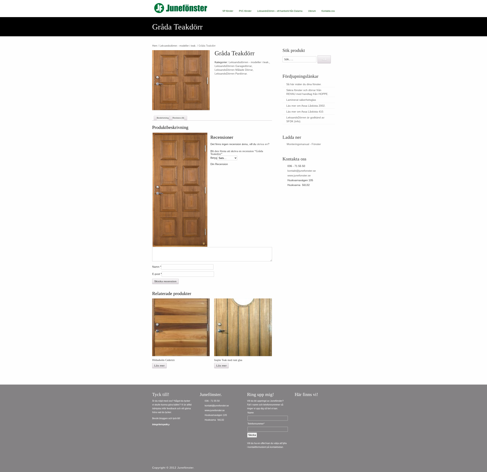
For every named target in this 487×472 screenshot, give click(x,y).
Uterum (312, 11)
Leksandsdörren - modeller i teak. (178, 45)
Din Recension (219, 164)
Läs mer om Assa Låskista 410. (305, 111)
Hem (154, 45)
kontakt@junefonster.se (301, 170)
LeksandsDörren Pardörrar (231, 73)
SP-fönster (227, 11)
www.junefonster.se (299, 175)
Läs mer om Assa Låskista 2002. (305, 105)
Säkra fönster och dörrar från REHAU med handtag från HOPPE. (307, 92)
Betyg (213, 157)
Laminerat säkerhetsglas (301, 99)
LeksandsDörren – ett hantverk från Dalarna (279, 11)
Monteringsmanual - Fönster (304, 144)
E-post (156, 273)
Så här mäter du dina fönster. (303, 84)
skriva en (262, 144)
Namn (155, 266)
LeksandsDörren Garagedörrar (233, 65)
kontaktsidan (276, 447)
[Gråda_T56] (181, 80)
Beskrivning (163, 118)
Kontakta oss (328, 11)
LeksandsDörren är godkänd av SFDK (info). (305, 119)
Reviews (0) (178, 118)
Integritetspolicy (161, 424)
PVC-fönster (245, 11)
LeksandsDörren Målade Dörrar (234, 69)
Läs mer (159, 365)
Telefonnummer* (256, 423)
